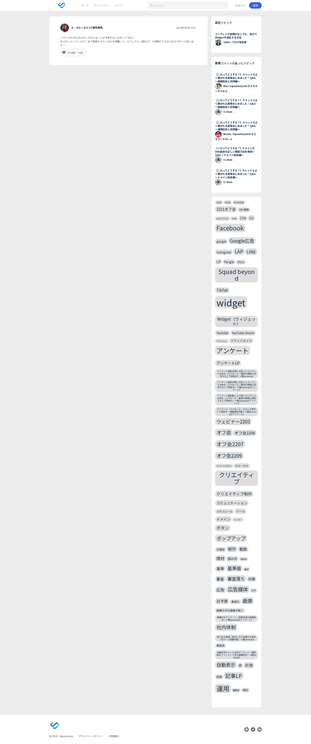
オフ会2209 (229, 455)
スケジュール (225, 511)
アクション (222, 341)
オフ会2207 (230, 444)
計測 (249, 665)
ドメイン (223, 519)
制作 (232, 549)
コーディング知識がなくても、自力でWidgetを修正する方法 (236, 35)
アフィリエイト (241, 340)
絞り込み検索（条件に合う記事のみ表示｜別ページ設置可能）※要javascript (236, 638)
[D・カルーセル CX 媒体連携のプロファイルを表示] (64, 28)
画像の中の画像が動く (230, 610)
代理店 (221, 549)
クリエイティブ (236, 478)
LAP (239, 251)
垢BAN (243, 558)
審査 (220, 579)
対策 (251, 578)
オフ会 (224, 432)
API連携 (244, 209)
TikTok (222, 290)
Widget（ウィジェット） (236, 321)
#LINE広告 (239, 202)
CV (251, 218)
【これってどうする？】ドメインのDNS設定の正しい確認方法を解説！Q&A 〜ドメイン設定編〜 (235, 151)
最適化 (235, 601)
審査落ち (236, 578)
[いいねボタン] (64, 52)
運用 (223, 688)
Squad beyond (236, 274)
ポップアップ (231, 538)
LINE (251, 251)
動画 (243, 549)
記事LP (233, 675)
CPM (234, 218)
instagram (224, 252)
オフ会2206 (245, 433)
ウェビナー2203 (233, 421)
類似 (245, 690)
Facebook (230, 228)
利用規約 (114, 736)
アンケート (233, 350)
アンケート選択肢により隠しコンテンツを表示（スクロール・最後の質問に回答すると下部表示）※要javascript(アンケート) (236, 399)
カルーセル (242, 466)
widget (231, 302)
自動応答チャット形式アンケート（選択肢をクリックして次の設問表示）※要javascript (236, 655)
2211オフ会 (226, 209)
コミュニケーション (232, 502)
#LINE (228, 202)
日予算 (222, 601)
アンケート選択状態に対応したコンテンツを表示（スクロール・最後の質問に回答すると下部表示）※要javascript (236, 374)
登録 (255, 5)
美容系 (221, 645)
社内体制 (226, 627)
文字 (253, 590)
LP (219, 261)
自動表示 (226, 664)
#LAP (219, 202)
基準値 (234, 568)
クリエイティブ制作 (234, 493)
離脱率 (236, 690)
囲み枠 (232, 558)
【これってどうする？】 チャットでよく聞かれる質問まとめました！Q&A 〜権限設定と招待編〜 (236, 78)
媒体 (246, 569)
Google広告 (242, 240)
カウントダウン (224, 465)
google (221, 241)
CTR (243, 218)
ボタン (223, 528)
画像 (248, 600)
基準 (220, 568)
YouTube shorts (243, 333)
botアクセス (223, 218)
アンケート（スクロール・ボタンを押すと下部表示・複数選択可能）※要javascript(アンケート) (236, 412)
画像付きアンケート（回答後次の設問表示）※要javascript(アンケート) (236, 618)
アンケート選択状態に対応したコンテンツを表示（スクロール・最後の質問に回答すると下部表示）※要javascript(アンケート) (236, 386)
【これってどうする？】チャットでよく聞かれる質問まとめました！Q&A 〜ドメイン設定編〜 (236, 174)
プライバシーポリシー (90, 736)
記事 (219, 677)
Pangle (229, 262)
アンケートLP (228, 363)
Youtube (222, 333)
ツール (240, 511)
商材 (220, 558)
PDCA (240, 262)
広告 (220, 589)
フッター (238, 519)
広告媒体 (238, 589)
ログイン (240, 5)
